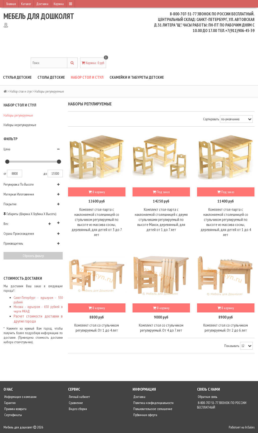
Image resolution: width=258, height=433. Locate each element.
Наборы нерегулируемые (20, 125)
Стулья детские (17, 77)
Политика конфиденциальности (153, 402)
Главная (11, 4)
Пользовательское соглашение (152, 409)
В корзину (98, 192)
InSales (249, 427)
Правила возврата (15, 409)
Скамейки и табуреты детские (137, 77)
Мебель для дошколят (39, 16)
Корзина (59, 4)
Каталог (26, 4)
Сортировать (211, 119)
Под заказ (163, 192)
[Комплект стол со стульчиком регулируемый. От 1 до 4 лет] (96, 274)
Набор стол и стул (87, 77)
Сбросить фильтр (33, 255)
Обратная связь (207, 396)
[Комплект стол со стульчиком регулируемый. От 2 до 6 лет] (225, 274)
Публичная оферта (145, 415)
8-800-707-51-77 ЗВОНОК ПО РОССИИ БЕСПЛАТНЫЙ (221, 405)
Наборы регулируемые (18, 115)
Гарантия (10, 402)
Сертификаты (13, 415)
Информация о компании (20, 396)
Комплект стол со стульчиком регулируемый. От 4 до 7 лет (161, 328)
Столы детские (51, 77)
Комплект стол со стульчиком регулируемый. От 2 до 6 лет (225, 328)
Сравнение (75, 402)
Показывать (231, 345)
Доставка (42, 4)
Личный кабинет (79, 396)
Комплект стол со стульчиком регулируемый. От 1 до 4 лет (96, 328)
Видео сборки (77, 409)
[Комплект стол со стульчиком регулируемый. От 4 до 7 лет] (161, 274)
